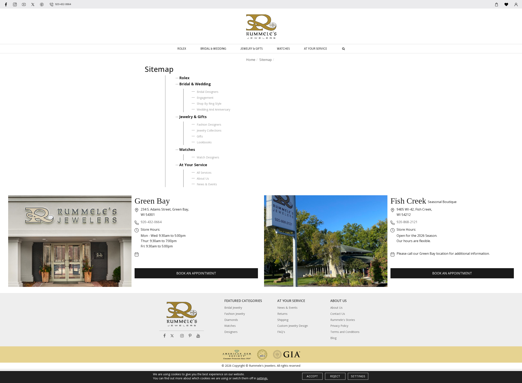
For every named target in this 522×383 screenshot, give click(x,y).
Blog (333, 338)
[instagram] (15, 4)
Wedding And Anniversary (213, 109)
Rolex (181, 48)
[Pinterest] (190, 336)
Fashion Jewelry (234, 314)
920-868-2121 (407, 222)
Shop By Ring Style (209, 103)
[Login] (516, 4)
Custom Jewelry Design (292, 326)
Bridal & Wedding (213, 48)
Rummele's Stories (342, 320)
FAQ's (281, 332)
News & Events (207, 184)
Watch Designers (208, 157)
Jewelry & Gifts (251, 48)
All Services (204, 172)
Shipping (282, 320)
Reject (335, 376)
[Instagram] (182, 336)
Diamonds (231, 320)
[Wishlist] (506, 4)
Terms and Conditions (344, 332)
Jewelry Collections (209, 130)
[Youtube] (24, 4)
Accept (312, 376)
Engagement (205, 98)
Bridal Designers (207, 92)
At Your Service (315, 48)
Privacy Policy (339, 326)
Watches (283, 48)
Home (250, 59)
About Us (203, 178)
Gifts (200, 136)
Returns (282, 314)
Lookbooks (204, 142)
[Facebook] (6, 4)
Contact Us (337, 314)
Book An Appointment (196, 273)
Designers (231, 332)
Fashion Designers (209, 124)
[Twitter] (33, 4)
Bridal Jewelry (233, 307)
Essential (226, 192)
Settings (358, 376)
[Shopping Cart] (496, 4)
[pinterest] (42, 4)
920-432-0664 (151, 222)
